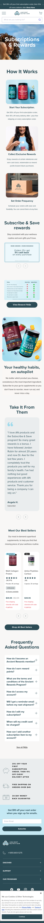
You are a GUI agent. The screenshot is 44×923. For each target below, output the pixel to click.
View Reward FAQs (22, 304)
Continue (22, 917)
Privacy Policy (26, 907)
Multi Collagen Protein (12, 572)
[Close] (40, 893)
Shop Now (30, 7)
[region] (22, 906)
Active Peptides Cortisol (31, 572)
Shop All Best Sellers (22, 627)
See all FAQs (22, 747)
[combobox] (22, 19)
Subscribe (22, 829)
